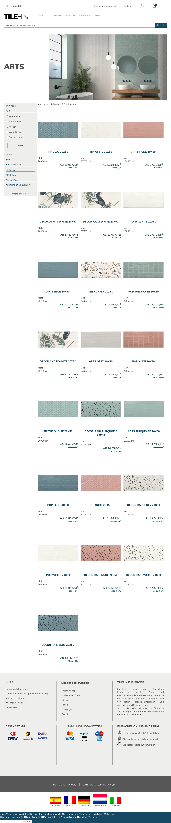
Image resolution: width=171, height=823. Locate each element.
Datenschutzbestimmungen (99, 784)
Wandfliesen (57, 16)
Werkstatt (128, 6)
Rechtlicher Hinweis (64, 784)
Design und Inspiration (105, 6)
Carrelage (67, 709)
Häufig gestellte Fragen (17, 689)
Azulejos (66, 714)
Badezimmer (70, 16)
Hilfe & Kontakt (14, 6)
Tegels (65, 704)
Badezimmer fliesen (71, 695)
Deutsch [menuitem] (85, 805)
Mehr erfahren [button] (111, 814)
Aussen (97, 16)
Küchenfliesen (84, 16)
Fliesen (41, 16)
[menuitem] (56, 801)
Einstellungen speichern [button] (11, 821)
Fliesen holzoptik (70, 690)
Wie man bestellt (14, 702)
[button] (6, 817)
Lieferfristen (11, 707)
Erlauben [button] (27, 821)
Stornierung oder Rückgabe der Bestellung (26, 693)
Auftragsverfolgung (15, 698)
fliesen (83, 682)
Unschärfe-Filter (20, 193)
